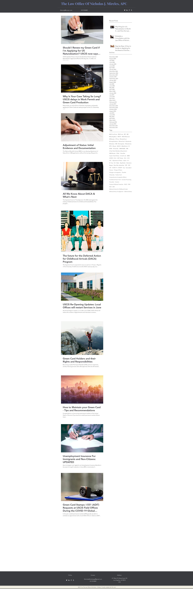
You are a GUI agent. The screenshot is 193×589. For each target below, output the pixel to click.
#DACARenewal (126, 136)
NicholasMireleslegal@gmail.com (93, 579)
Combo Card (118, 175)
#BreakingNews (113, 136)
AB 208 (111, 158)
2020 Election (112, 153)
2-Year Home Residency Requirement (118, 151)
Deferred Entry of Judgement (116, 191)
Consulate (111, 182)
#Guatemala (128, 141)
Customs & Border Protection (116, 184)
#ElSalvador (112, 139)
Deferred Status (128, 191)
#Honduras (111, 143)
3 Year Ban (122, 153)
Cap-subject (128, 167)
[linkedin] (127, 10)
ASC (110, 160)
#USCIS (119, 146)
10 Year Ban (115, 148)
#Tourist (114, 146)
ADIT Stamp (120, 158)
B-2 (114, 163)
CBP (126, 165)
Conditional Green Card (115, 179)
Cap (124, 167)
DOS (110, 186)
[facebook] (129, 10)
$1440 (110, 148)
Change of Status (118, 170)
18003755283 (122, 148)
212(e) (117, 153)
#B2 (127, 134)
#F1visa (117, 139)
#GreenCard (122, 141)
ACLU (115, 158)
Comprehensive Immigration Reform (118, 177)
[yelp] (131, 10)
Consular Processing (126, 179)
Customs (117, 182)
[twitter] (124, 10)
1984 (127, 148)
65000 (128, 155)
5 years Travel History (114, 155)
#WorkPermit (125, 146)
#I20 (116, 143)
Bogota (111, 165)
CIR (110, 167)
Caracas (111, 170)
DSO (113, 186)
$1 (129, 146)
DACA (125, 184)
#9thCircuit (120, 134)
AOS (128, 158)
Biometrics (129, 163)
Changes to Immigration (115, 172)
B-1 (128, 160)
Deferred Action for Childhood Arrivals (118, 189)
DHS (129, 184)
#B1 (125, 134)
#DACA (119, 136)
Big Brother (123, 163)
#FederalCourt (123, 139)
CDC (129, 165)
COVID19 (120, 167)
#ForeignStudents (113, 141)
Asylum (125, 160)
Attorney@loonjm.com (66, 10)
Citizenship (112, 175)
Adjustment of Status (117, 160)
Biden (117, 163)
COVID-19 (114, 167)
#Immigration (121, 143)
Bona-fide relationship (119, 165)
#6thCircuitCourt (113, 134)
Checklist (124, 172)
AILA (125, 158)
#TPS (110, 146)
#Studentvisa (128, 143)
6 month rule (123, 155)
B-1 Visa (111, 163)
